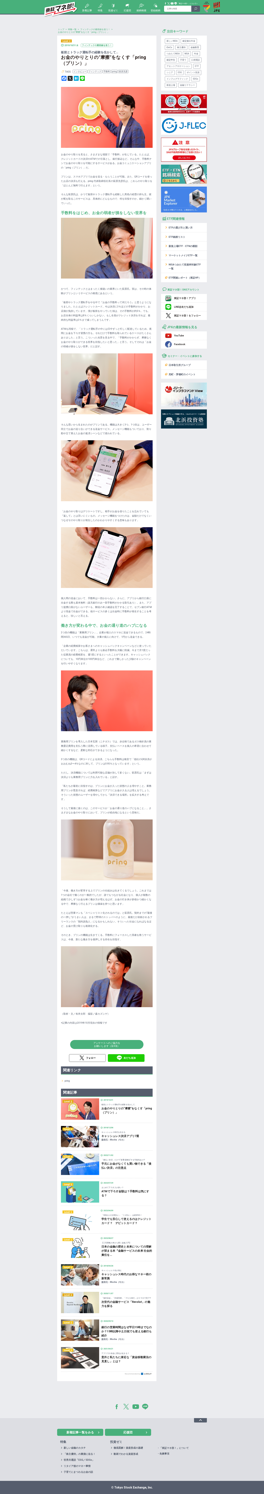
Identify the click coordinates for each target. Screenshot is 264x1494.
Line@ (175, 3)
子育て (183, 60)
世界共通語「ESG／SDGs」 (79, 1459)
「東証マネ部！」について (186, 4)
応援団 (127, 10)
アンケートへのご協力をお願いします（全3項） (106, 1044)
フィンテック (94, 71)
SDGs (195, 79)
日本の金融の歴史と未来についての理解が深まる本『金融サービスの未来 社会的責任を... (126, 1250)
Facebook (165, 3)
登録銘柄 (155, 10)
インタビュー (79, 71)
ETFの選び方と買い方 (181, 227)
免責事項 (164, 1453)
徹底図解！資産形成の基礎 (128, 1447)
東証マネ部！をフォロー (187, 315)
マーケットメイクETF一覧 (183, 255)
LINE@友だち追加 (184, 306)
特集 (100, 10)
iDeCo (169, 47)
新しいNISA (172, 41)
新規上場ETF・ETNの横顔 (183, 246)
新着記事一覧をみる (80, 1432)
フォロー (91, 1057)
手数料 (106, 71)
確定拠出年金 (188, 41)
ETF (197, 66)
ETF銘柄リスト (177, 236)
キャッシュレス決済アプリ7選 (120, 1136)
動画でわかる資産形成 (126, 1453)
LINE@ (146, 1407)
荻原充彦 (123, 71)
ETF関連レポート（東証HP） (185, 277)
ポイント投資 (193, 72)
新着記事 (87, 10)
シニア (170, 72)
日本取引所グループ (180, 365)
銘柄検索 (141, 10)
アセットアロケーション (178, 66)
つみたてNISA (173, 53)
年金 (196, 53)
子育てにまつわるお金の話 (78, 1471)
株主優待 (181, 47)
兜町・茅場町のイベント (182, 374)
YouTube (172, 3)
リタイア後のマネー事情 (77, 1466)
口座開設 (195, 60)
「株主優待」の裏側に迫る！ (79, 1453)
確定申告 (171, 60)
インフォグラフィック (177, 79)
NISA (187, 53)
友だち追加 (130, 1057)
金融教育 (195, 47)
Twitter (168, 3)
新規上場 (171, 85)
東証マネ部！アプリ (185, 298)
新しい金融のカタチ (75, 1447)
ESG (180, 72)
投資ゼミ (113, 10)
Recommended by (133, 1374)
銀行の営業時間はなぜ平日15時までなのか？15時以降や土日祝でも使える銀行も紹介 (126, 1331)
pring (114, 71)
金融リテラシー (187, 85)
